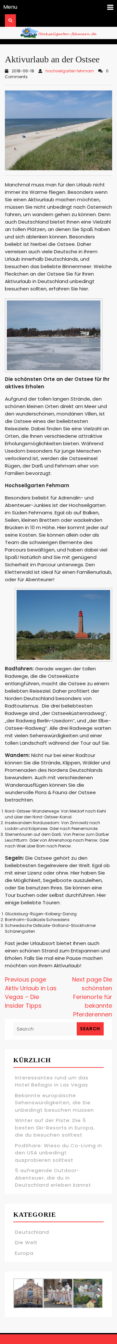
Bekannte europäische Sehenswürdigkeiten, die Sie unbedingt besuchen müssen (54, 1102)
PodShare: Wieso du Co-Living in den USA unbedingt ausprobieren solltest (58, 1152)
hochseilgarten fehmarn (70, 71)
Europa (24, 1253)
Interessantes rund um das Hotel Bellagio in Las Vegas (51, 1081)
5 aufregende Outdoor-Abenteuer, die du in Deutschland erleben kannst (53, 1177)
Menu (10, 7)
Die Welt (26, 1242)
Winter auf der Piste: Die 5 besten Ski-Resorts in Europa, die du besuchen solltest (55, 1127)
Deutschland (32, 1232)
